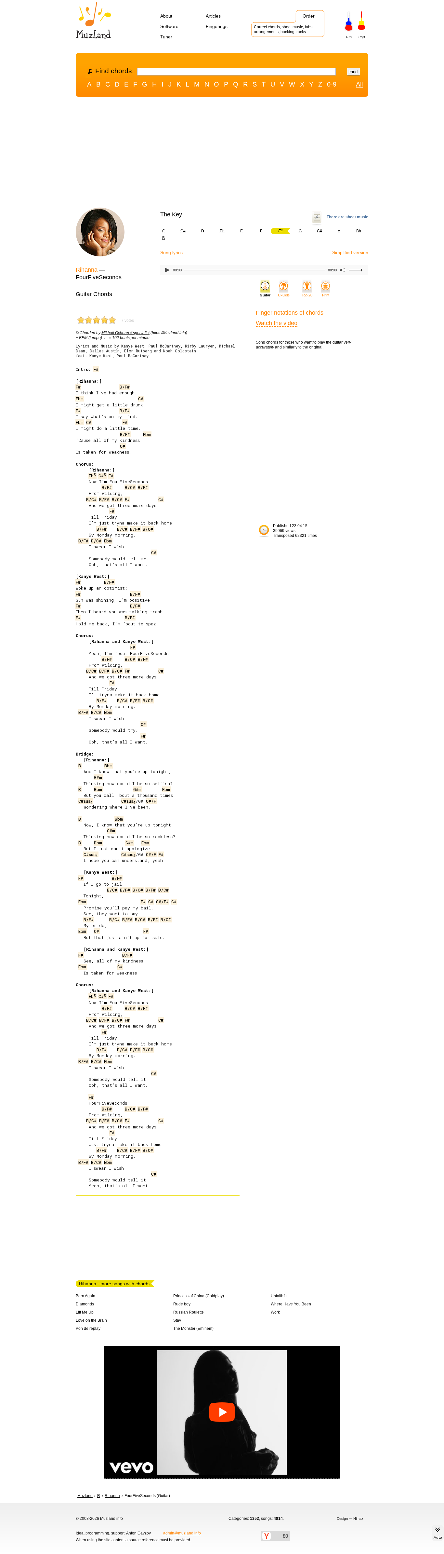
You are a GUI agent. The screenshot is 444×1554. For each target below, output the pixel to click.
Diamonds (85, 1304)
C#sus (85, 801)
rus (349, 36)
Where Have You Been (291, 1304)
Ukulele (284, 295)
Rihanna (87, 269)
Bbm (108, 766)
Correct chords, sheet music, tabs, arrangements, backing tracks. (283, 29)
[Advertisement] (222, 153)
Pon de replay (88, 1328)
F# (96, 369)
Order (309, 16)
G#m (98, 777)
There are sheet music (347, 217)
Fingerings (217, 26)
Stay (177, 1320)
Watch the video (276, 323)
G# (319, 231)
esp (362, 36)
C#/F (151, 801)
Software (169, 26)
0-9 (331, 84)
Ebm (80, 399)
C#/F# (162, 902)
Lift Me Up (85, 1312)
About (166, 16)
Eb (222, 231)
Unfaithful (279, 1296)
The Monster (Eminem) (193, 1328)
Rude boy (181, 1304)
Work (275, 1312)
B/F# (125, 387)
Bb (358, 231)
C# (183, 231)
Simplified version (350, 252)
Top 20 (307, 295)
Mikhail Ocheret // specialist (125, 333)
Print (325, 295)
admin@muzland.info (182, 1533)
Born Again (85, 1296)
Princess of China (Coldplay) (198, 1296)
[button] (222, 1412)
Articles (213, 16)
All (359, 84)
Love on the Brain (91, 1320)
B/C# (130, 487)
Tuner (166, 36)
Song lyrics (171, 252)
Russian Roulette (188, 1312)
